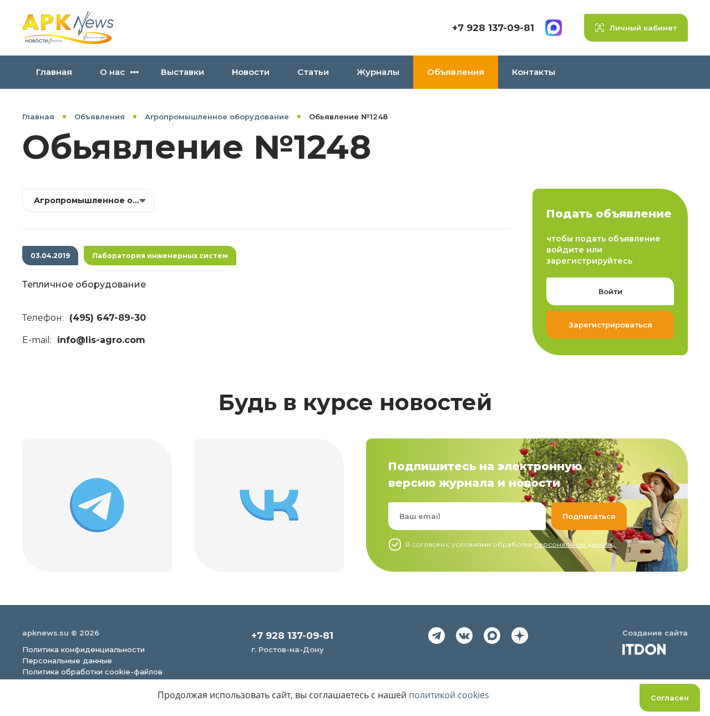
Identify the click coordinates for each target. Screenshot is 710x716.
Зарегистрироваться (610, 324)
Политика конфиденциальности (83, 649)
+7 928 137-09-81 (493, 27)
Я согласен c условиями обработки (508, 544)
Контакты (533, 72)
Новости (251, 72)
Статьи (313, 72)
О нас (112, 72)
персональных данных (573, 544)
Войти (610, 291)
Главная (54, 72)
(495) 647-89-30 (107, 317)
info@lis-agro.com (101, 340)
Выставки (182, 72)
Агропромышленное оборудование (217, 116)
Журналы (378, 72)
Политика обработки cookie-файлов (92, 671)
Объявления (455, 72)
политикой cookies (449, 695)
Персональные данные (67, 660)
